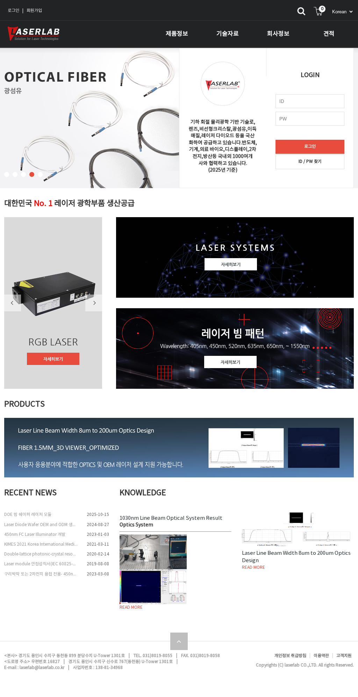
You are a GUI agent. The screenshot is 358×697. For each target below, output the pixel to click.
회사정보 (278, 33)
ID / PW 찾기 (310, 161)
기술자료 (227, 33)
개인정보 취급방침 (290, 656)
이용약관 (321, 656)
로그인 (13, 10)
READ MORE (131, 607)
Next (93, 303)
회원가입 (34, 10)
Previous (12, 303)
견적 (329, 33)
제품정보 (177, 33)
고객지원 (344, 656)
